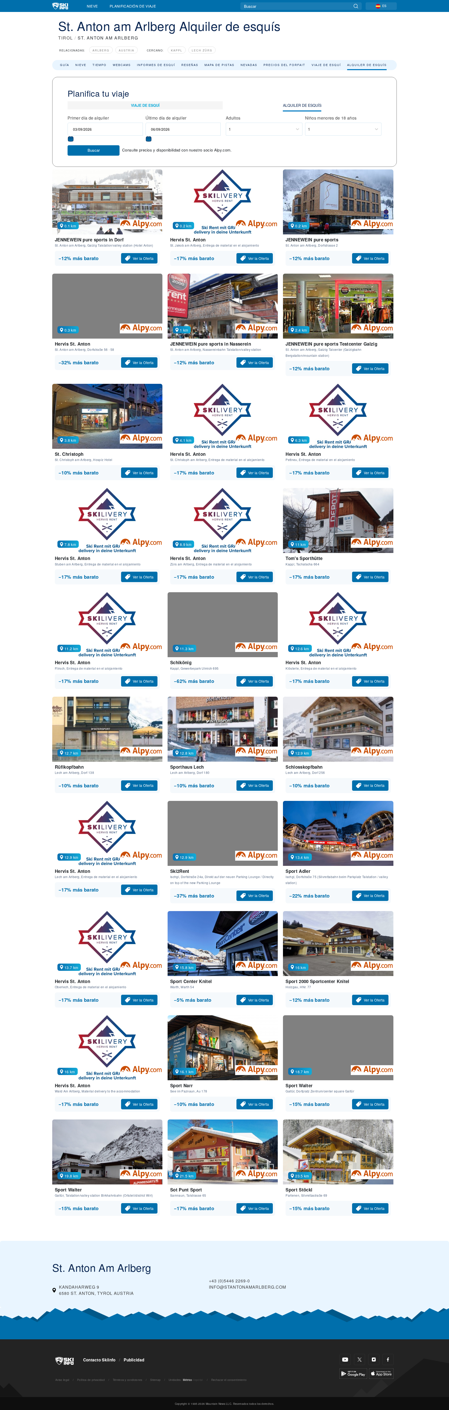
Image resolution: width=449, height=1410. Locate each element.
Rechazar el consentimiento (229, 1380)
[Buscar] (356, 6)
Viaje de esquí (326, 65)
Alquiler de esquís (367, 65)
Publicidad (134, 1360)
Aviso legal (62, 1380)
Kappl (176, 50)
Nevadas (249, 65)
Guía (64, 65)
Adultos (233, 118)
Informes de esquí (156, 65)
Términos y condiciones (127, 1380)
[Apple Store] (381, 1373)
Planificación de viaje (133, 6)
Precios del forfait (284, 65)
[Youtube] (345, 1359)
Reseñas (189, 65)
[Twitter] (359, 1359)
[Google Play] (353, 1373)
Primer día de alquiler (88, 118)
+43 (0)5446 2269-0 (229, 1281)
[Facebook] (388, 1359)
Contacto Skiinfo (99, 1360)
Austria (126, 50)
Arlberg (101, 50)
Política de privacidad (91, 1380)
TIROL (65, 38)
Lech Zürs (202, 50)
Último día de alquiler (166, 118)
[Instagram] (373, 1359)
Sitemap (155, 1380)
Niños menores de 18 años (331, 118)
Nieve (92, 6)
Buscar (94, 150)
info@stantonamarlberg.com (247, 1287)
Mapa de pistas (219, 65)
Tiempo (100, 65)
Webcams (122, 65)
